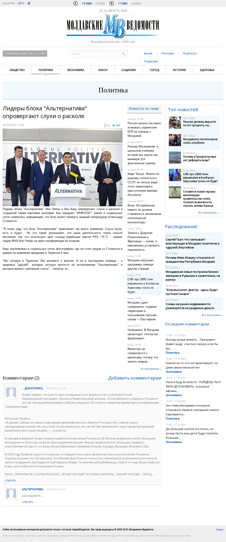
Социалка (128, 70)
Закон (102, 70)
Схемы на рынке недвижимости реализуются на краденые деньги (190, 306)
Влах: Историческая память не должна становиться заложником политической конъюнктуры (144, 214)
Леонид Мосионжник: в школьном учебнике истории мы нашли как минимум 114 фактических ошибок (143, 155)
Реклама (168, 53)
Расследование (181, 226)
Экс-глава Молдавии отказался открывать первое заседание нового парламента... (192, 409)
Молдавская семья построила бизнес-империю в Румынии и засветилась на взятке (193, 276)
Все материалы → (151, 368)
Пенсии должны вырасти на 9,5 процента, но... (199, 123)
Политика (46, 70)
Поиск (124, 54)
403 (118, 125)
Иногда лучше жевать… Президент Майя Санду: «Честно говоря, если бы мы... (192, 344)
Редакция (151, 61)
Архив (148, 53)
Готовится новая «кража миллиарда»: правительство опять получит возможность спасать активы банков (199, 199)
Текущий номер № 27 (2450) (25, 53)
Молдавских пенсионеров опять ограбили (200, 141)
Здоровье (207, 70)
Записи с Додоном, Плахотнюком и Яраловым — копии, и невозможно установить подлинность (144, 241)
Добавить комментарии (134, 378)
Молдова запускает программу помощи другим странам (141, 264)
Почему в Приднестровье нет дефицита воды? (199, 158)
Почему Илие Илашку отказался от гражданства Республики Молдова (190, 259)
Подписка (189, 53)
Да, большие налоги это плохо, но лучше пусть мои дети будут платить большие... (192, 433)
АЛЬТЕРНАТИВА (32, 489)
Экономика (75, 70)
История (179, 70)
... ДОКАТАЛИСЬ (32, 388)
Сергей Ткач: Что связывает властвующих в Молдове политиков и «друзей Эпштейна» (192, 243)
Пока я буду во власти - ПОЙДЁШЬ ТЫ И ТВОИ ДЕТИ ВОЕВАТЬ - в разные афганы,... (193, 386)
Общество (17, 70)
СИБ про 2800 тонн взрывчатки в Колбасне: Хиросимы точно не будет (200, 177)
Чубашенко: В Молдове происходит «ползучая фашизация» (143, 334)
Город (154, 70)
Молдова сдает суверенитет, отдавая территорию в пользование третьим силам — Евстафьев (142, 311)
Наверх (219, 529)
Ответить (10, 480)
